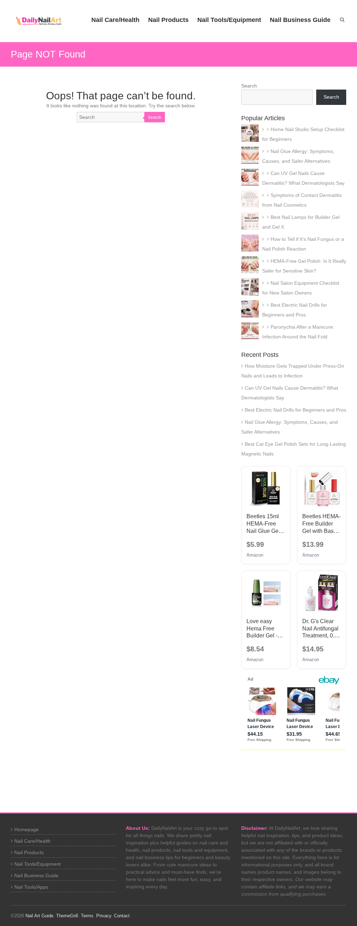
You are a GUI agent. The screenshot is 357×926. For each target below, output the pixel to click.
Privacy (103, 915)
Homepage (26, 829)
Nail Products (168, 19)
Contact (122, 915)
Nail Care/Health (115, 19)
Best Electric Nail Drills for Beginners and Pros (295, 410)
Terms (87, 915)
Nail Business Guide (300, 19)
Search (154, 117)
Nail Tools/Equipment (229, 19)
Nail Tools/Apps (31, 887)
